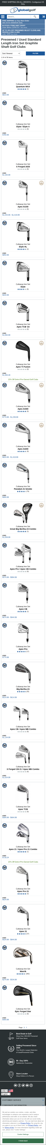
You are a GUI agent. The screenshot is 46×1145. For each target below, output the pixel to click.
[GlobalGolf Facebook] (19, 1085)
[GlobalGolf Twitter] (23, 1085)
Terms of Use (9, 1127)
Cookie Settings (23, 1134)
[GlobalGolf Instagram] (31, 1085)
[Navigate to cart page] (42, 16)
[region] (23, 1125)
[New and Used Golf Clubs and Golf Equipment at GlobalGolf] (23, 12)
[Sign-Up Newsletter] (15, 1085)
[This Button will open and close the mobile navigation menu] (2, 17)
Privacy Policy (25, 1123)
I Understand (23, 1141)
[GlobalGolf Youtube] (27, 1085)
